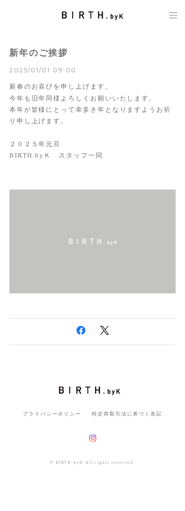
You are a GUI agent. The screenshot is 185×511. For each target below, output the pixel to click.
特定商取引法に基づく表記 (127, 413)
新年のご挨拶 (39, 53)
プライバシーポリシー (52, 413)
